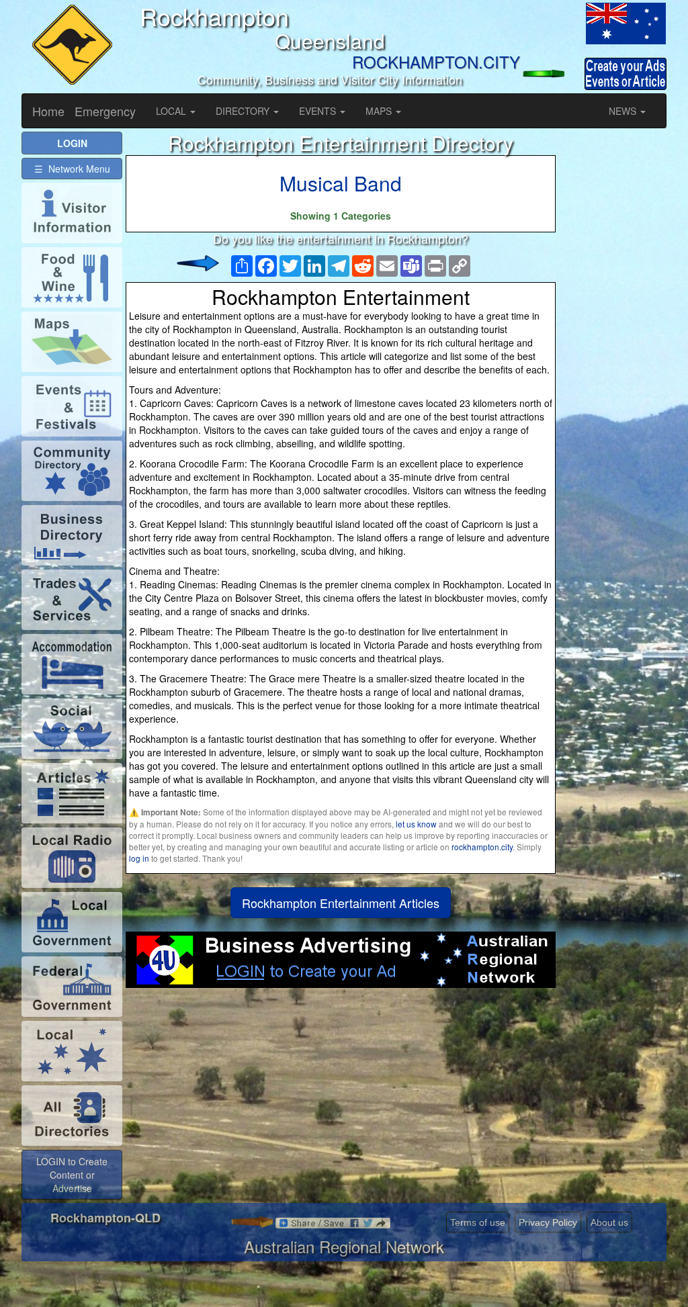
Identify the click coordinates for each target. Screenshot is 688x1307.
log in (139, 858)
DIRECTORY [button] (244, 111)
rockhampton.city (482, 846)
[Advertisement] (341, 1095)
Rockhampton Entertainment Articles (340, 902)
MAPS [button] (380, 111)
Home (48, 111)
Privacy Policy (548, 1222)
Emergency (105, 111)
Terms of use (477, 1222)
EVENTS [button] (319, 111)
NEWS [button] (624, 111)
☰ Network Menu (72, 168)
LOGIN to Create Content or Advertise (72, 1175)
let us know (416, 823)
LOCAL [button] (172, 111)
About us (609, 1222)
